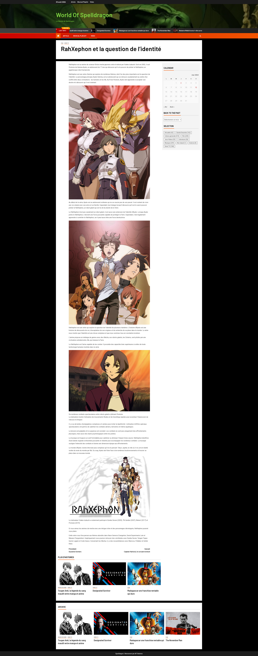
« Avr (165, 107)
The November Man (138, 30)
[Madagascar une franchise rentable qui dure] (144, 573)
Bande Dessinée (62, 587)
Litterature (183, 139)
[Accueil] (58, 36)
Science (192, 143)
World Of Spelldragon (84, 14)
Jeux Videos (170, 139)
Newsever (128, 654)
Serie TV (66, 43)
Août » (172, 107)
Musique (169, 143)
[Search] (200, 36)
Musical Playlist (82, 2)
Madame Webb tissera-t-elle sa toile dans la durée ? (171, 30)
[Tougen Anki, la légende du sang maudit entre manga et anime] (74, 573)
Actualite (169, 132)
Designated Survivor (79, 30)
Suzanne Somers (75, 550)
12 (196, 87)
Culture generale (172, 136)
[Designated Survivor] (109, 573)
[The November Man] (183, 623)
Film (62, 43)
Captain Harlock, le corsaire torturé (137, 550)
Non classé (181, 143)
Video (92, 2)
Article (73, 2)
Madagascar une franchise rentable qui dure (109, 30)
